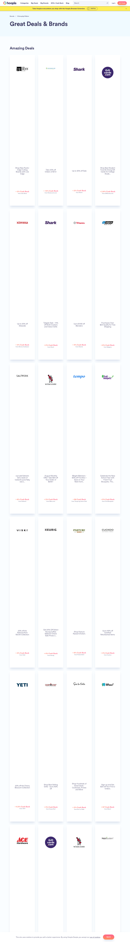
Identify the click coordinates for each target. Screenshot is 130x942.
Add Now (93, 8)
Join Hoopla (122, 3)
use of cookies (95, 937)
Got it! (109, 937)
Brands (12, 16)
